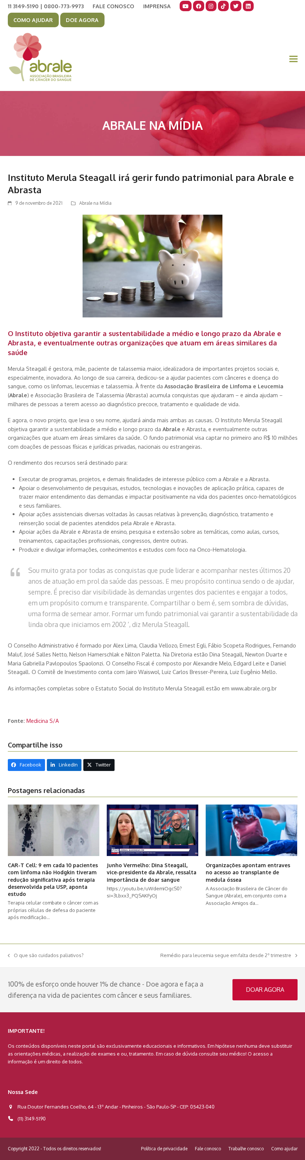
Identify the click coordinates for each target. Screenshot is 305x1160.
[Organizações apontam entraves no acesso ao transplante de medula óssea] (251, 830)
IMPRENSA (157, 6)
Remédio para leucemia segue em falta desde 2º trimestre (225, 955)
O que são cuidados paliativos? (46, 955)
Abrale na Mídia (95, 203)
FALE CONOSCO (113, 6)
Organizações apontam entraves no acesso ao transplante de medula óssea (248, 872)
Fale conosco (208, 1148)
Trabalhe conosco (246, 1148)
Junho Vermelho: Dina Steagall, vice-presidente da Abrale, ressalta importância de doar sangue (151, 872)
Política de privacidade (164, 1148)
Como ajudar (284, 1148)
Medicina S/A (42, 720)
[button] (293, 59)
